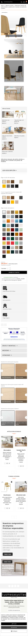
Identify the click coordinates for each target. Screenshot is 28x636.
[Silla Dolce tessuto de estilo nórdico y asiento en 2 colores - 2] (14, 49)
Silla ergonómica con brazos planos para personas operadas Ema (7, 500)
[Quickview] (9, 463)
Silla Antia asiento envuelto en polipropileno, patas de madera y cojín (21, 500)
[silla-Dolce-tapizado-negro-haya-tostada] (14, 71)
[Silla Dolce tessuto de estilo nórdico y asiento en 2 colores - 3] (14, 93)
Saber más (7, 554)
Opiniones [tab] (6, 355)
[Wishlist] (11, 437)
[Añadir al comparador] (7, 463)
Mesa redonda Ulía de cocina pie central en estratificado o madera (7, 455)
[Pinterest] (5, 324)
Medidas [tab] (5, 350)
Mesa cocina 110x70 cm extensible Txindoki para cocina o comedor (21, 457)
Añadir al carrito (14, 272)
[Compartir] (2, 324)
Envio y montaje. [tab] (9, 346)
